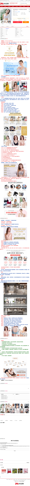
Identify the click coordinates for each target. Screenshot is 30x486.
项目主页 (2, 6)
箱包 (20, 1)
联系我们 (14, 479)
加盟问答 (20, 6)
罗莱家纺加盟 (27, 4)
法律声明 (19, 479)
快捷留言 (27, 26)
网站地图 (25, 479)
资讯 (6, 0)
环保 (28, 1)
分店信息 (17, 6)
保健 (17, 1)
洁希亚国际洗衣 (21, 4)
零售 (11, 1)
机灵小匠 (24, 4)
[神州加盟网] (14, 430)
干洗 (27, 1)
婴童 (23, 1)
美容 (8, 1)
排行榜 (3, 0)
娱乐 (16, 1)
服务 (12, 1)
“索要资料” (24, 18)
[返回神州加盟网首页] (4, 3)
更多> (13, 394)
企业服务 (9, 479)
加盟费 (5, 6)
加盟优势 (9, 6)
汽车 (14, 1)
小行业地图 (28, 479)
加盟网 (1, 0)
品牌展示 (24, 6)
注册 (22, 0)
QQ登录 (24, 0)
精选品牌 (27, 0)
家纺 (3, 1)
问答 (8, 0)
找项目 (5, 0)
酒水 (19, 1)
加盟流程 (13, 6)
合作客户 (17, 479)
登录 (21, 0)
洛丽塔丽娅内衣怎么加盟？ (4, 396)
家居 (5, 1)
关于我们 (7, 479)
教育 (9, 1)
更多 (28, 388)
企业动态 (28, 6)
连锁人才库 (12, 479)
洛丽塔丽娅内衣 (7, 28)
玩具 (25, 1)
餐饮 (0, 1)
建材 (6, 1)
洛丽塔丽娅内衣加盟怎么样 (4, 395)
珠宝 (22, 1)
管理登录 (28, 462)
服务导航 (23, 479)
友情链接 (21, 479)
